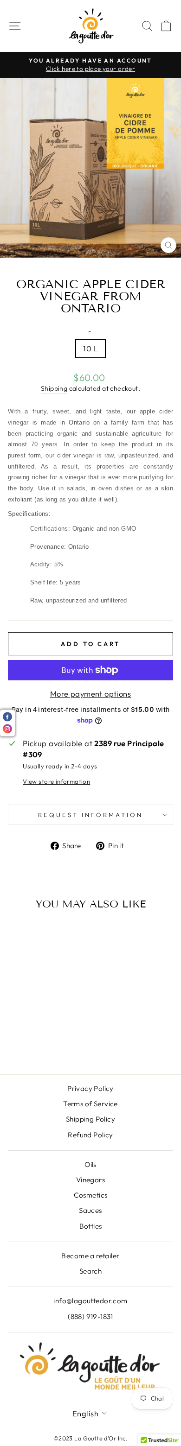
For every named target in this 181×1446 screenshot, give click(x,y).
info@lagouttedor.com (90, 1300)
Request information (90, 814)
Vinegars (90, 1179)
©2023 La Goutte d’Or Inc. (90, 1438)
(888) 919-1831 (90, 1316)
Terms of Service (90, 1103)
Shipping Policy (90, 1119)
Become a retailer (90, 1255)
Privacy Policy (90, 1088)
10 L (90, 348)
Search (90, 1271)
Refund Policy (90, 1134)
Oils (90, 1164)
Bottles (90, 1226)
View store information (56, 781)
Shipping (54, 388)
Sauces (90, 1210)
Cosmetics (91, 1195)
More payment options (90, 693)
